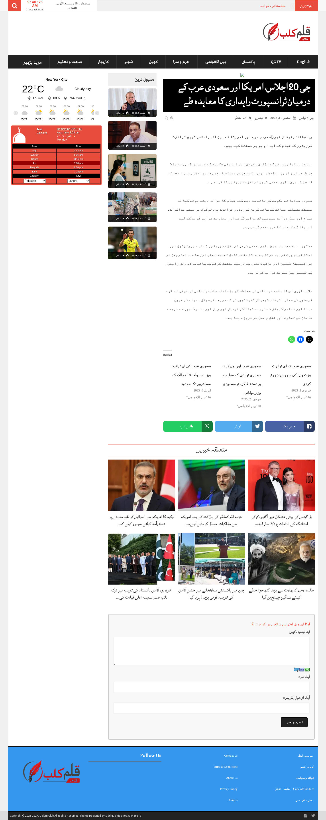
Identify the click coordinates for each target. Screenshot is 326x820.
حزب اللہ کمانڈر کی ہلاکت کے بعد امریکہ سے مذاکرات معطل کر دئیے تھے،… (211, 520)
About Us (232, 777)
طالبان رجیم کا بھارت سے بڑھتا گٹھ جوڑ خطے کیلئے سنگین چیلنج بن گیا (281, 593)
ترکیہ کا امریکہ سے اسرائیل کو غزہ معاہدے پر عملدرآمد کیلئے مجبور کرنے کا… (141, 520)
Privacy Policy (229, 789)
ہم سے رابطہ (305, 755)
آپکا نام (304, 676)
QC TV (276, 62)
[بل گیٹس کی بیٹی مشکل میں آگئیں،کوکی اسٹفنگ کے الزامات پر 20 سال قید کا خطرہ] (281, 485)
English (303, 62)
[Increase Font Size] (172, 117)
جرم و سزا (181, 62)
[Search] (14, 6)
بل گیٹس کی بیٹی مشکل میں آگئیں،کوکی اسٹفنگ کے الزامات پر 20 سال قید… (281, 520)
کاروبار (103, 62)
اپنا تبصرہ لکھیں (299, 631)
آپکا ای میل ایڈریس (296, 697)
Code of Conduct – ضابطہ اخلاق (294, 789)
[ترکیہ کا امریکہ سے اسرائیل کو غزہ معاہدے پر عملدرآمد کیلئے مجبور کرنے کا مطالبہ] (141, 485)
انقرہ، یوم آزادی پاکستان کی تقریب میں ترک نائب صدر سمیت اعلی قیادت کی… (141, 593)
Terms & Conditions (225, 766)
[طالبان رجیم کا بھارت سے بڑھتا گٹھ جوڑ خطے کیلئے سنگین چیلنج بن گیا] (281, 558)
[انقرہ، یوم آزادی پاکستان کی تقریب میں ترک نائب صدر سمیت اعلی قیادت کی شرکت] (141, 558)
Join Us (233, 800)
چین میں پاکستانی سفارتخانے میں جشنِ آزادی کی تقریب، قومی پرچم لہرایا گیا (211, 593)
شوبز (128, 62)
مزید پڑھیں (32, 62)
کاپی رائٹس (307, 766)
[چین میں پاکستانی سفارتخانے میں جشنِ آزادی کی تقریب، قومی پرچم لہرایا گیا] (211, 558)
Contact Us (231, 755)
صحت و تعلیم (69, 62)
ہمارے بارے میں (304, 800)
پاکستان (248, 62)
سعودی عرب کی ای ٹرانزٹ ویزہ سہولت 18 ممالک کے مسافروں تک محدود (191, 375)
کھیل (153, 62)
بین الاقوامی (215, 62)
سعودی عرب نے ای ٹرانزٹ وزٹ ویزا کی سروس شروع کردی (290, 375)
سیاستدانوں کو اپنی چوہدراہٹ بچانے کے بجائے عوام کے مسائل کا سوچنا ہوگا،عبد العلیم (228, 6)
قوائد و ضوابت (305, 777)
